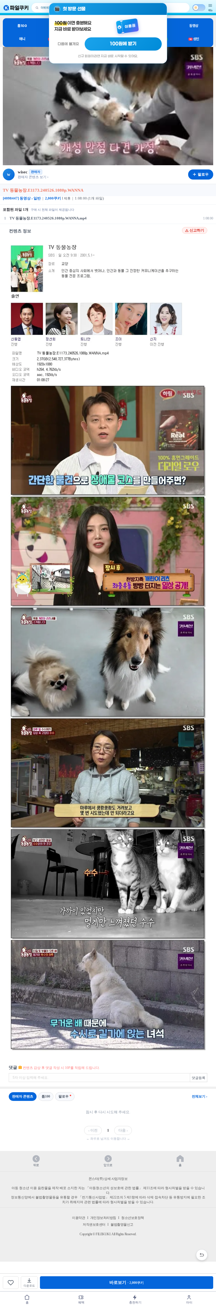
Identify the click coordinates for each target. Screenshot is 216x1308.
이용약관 (78, 1218)
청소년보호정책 (132, 1218)
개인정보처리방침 (103, 1218)
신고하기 (197, 230)
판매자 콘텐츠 (22, 1096)
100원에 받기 (123, 44)
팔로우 (63, 1096)
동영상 (193, 26)
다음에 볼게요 (68, 44)
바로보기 (126, 1282)
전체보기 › (199, 1096)
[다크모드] (198, 7)
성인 (194, 39)
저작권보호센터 (94, 1225)
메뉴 (210, 10)
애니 (22, 39)
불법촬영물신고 (122, 1225)
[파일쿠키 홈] (16, 8)
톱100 (22, 26)
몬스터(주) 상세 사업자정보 (108, 1179)
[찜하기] (11, 1282)
